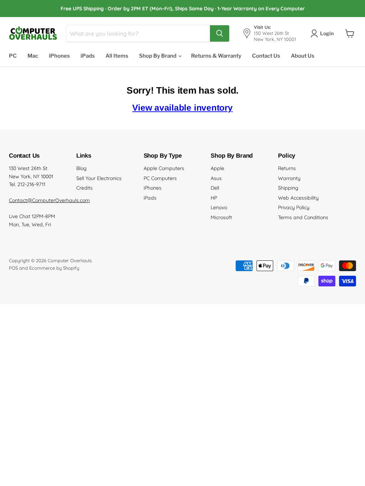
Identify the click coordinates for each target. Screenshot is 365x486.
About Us (302, 56)
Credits (84, 188)
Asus (216, 178)
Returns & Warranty (216, 56)
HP (214, 198)
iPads (88, 56)
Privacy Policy (293, 207)
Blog (81, 168)
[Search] (219, 33)
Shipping (288, 188)
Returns (287, 168)
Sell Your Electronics (99, 178)
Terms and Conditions (303, 217)
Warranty (289, 178)
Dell (215, 188)
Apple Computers (164, 168)
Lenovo (219, 207)
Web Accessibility (298, 198)
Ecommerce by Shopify (54, 268)
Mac (32, 56)
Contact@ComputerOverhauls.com (49, 200)
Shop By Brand (158, 56)
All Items (117, 56)
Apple (217, 168)
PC (13, 56)
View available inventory (182, 107)
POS (13, 268)
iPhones (59, 56)
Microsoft (221, 217)
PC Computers (160, 178)
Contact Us (266, 56)
